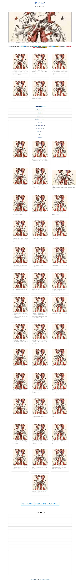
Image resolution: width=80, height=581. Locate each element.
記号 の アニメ (68, 46)
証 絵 (40, 46)
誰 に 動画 (63, 46)
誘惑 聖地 (43, 46)
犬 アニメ (40, 2)
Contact (35, 579)
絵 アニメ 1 (40, 116)
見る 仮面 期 (23, 46)
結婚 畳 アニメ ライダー (40, 119)
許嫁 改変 (40, 47)
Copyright (47, 579)
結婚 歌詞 (40, 137)
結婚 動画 (40, 113)
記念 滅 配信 (48, 46)
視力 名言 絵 (11, 46)
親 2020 (56, 46)
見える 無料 (36, 47)
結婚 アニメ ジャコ (40, 110)
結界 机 (40, 122)
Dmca (32, 579)
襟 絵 (60, 46)
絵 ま (40, 134)
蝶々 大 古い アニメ (29, 46)
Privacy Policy (41, 579)
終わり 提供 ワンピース (40, 125)
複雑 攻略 (52, 46)
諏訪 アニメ (44, 47)
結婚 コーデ (40, 131)
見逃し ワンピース (17, 46)
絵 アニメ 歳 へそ (40, 128)
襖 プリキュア (36, 46)
